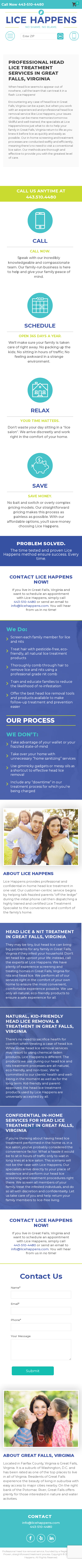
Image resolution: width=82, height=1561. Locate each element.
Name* (15, 1287)
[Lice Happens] (41, 19)
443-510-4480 (25, 602)
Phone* (16, 1320)
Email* (15, 1303)
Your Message (21, 1336)
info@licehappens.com (30, 606)
